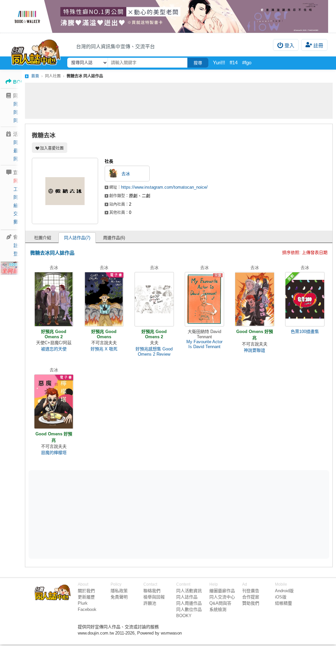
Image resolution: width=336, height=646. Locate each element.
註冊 (318, 45)
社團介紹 (42, 237)
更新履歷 (86, 596)
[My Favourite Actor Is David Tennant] (204, 299)
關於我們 (86, 590)
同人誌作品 (187, 596)
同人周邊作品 (189, 603)
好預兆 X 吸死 (104, 348)
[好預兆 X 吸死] (104, 299)
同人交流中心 (222, 596)
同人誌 (20, 104)
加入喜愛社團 (52, 148)
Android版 (284, 590)
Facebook (87, 609)
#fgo (246, 62)
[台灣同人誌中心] (36, 51)
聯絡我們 (151, 590)
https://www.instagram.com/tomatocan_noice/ (164, 187)
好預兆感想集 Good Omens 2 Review (154, 351)
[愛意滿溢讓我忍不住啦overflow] (168, 16)
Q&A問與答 (220, 603)
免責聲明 (119, 596)
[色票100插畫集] (305, 299)
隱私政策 (119, 590)
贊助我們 (250, 603)
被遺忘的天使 (54, 348)
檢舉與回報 (154, 596)
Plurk (83, 603)
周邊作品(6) (114, 237)
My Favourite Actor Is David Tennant (204, 344)
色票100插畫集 (305, 331)
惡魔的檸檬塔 (54, 452)
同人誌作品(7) (77, 237)
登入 (289, 45)
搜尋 (198, 62)
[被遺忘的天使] (54, 299)
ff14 (234, 62)
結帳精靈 (283, 603)
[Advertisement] (178, 100)
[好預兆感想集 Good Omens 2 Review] (154, 299)
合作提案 (250, 596)
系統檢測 (217, 609)
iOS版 (280, 596)
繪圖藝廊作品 (222, 590)
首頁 (35, 76)
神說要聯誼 (254, 350)
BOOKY (184, 615)
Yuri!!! (219, 62)
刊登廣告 (250, 590)
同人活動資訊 (189, 590)
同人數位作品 (189, 609)
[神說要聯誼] (254, 299)
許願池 (149, 603)
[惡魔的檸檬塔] (54, 401)
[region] (128, 514)
